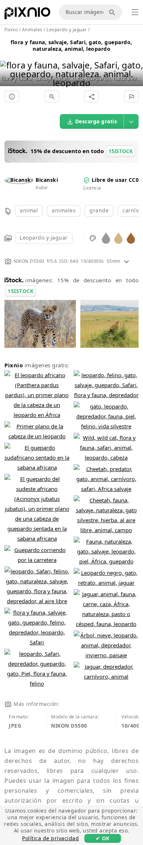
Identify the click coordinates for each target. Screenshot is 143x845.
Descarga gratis (96, 121)
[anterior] (8, 64)
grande (99, 210)
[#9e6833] (131, 237)
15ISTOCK (20, 290)
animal (29, 210)
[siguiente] (134, 64)
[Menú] (135, 12)
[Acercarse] (51, 96)
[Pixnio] (27, 14)
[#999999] (106, 237)
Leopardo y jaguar (44, 237)
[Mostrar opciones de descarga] (131, 121)
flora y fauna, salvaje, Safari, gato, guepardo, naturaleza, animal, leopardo (71, 45)
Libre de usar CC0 (115, 179)
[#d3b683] (118, 237)
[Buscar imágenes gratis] (113, 12)
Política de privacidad (50, 838)
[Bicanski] (18, 179)
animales (64, 210)
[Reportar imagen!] (131, 96)
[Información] (11, 96)
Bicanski (47, 179)
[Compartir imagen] (91, 96)
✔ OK (103, 838)
